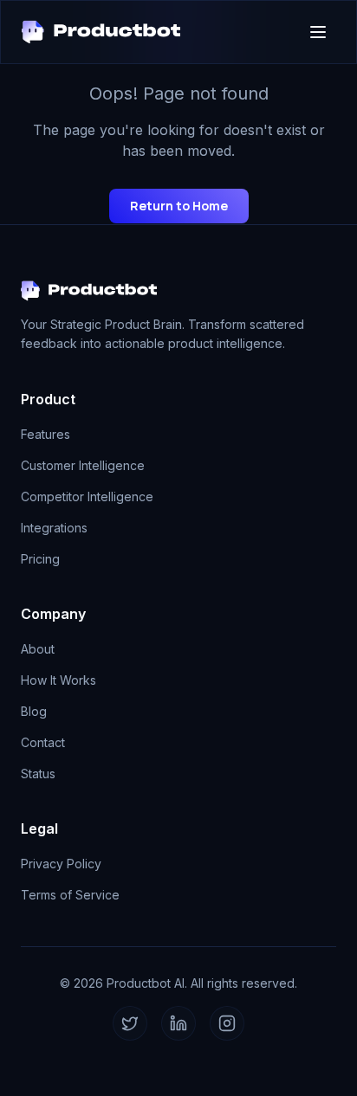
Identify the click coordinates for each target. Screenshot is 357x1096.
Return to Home (179, 205)
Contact (43, 742)
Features (45, 434)
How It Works (58, 680)
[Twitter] (130, 1023)
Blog (34, 711)
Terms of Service (70, 894)
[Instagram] (227, 1023)
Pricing (40, 558)
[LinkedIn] (178, 1023)
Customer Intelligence (83, 465)
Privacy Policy (61, 863)
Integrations (54, 527)
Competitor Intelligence (87, 496)
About (38, 648)
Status (38, 773)
